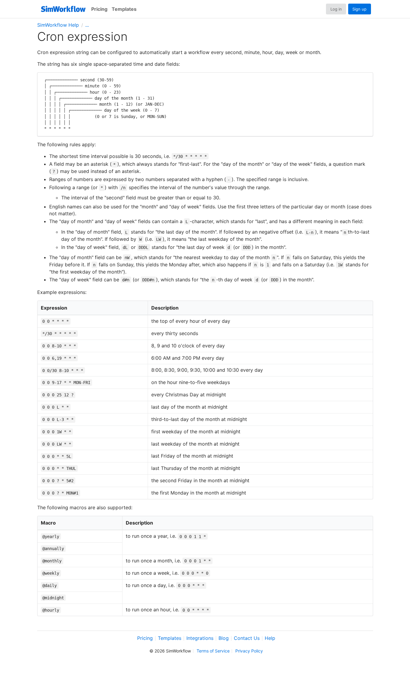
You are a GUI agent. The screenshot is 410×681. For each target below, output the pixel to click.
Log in (336, 9)
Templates (124, 9)
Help (270, 638)
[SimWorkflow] (63, 9)
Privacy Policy (249, 651)
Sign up (359, 9)
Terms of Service (213, 651)
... (87, 25)
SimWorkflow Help (58, 25)
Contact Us (247, 638)
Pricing (99, 9)
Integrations (199, 638)
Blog (224, 638)
